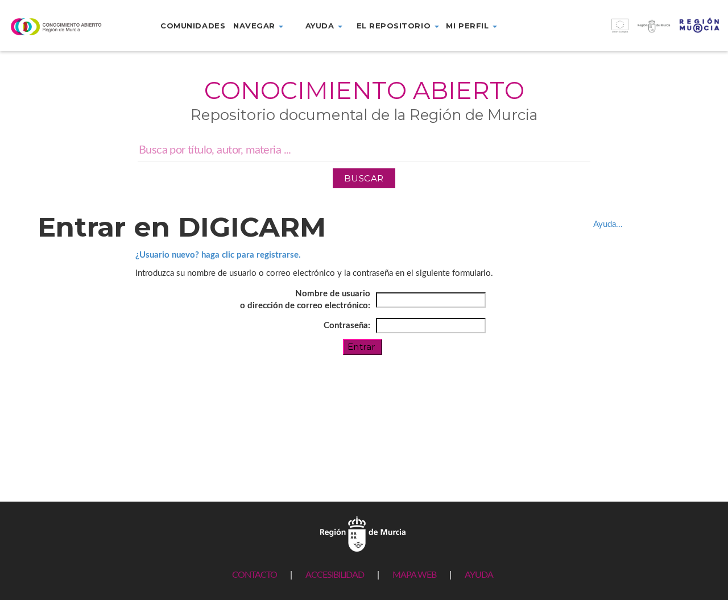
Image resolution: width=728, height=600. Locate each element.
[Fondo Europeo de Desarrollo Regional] (637, 31)
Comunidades (192, 25)
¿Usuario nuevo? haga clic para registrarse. (218, 255)
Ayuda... (608, 224)
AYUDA (479, 575)
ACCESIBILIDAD (334, 575)
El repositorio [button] (395, 25)
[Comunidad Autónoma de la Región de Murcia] (363, 533)
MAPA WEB (414, 575)
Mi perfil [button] (468, 25)
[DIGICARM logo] (61, 26)
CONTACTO (254, 575)
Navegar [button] (255, 25)
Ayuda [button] (321, 25)
